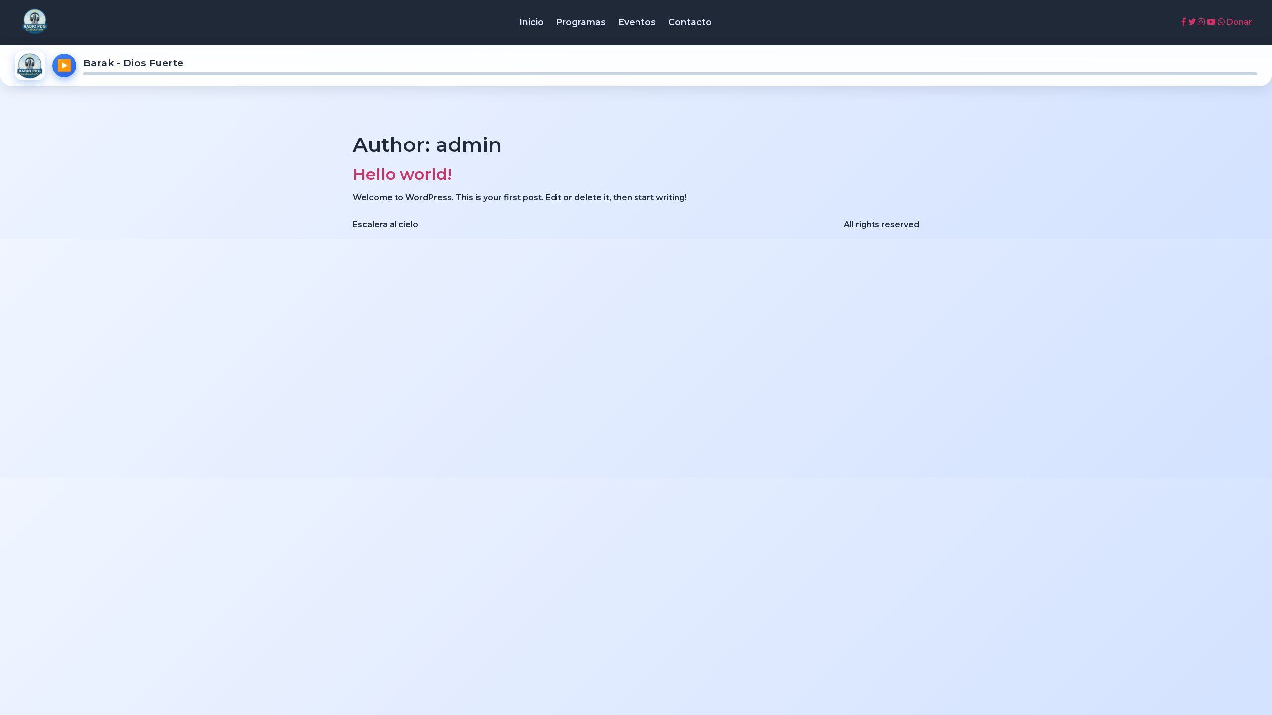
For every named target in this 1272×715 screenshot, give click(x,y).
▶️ (64, 65)
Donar (1239, 22)
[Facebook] (1183, 22)
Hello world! (402, 174)
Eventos (637, 22)
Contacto (690, 22)
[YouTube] (1211, 22)
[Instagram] (1201, 22)
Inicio (531, 22)
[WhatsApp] (1221, 22)
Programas (581, 22)
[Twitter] (1192, 22)
